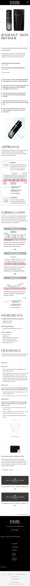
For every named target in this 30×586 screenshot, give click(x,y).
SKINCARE (7, 536)
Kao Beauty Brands (15, 582)
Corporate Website (15, 579)
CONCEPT (15, 543)
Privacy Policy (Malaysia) (20, 574)
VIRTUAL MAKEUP (14, 559)
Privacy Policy (11, 574)
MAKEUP (14, 550)
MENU (27, 2)
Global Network (15, 576)
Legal (5, 574)
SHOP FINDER (14, 554)
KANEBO (2, 536)
